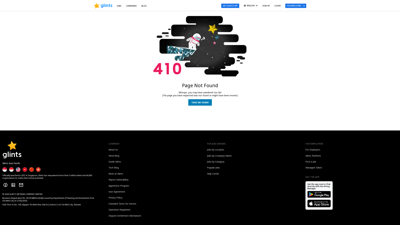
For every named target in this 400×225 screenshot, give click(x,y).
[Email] (21, 185)
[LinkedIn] (13, 185)
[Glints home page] (103, 6)
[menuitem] (251, 6)
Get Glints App (230, 5)
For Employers (294, 5)
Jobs (119, 6)
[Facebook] (5, 185)
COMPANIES (131, 6)
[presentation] (103, 6)
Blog (144, 6)
